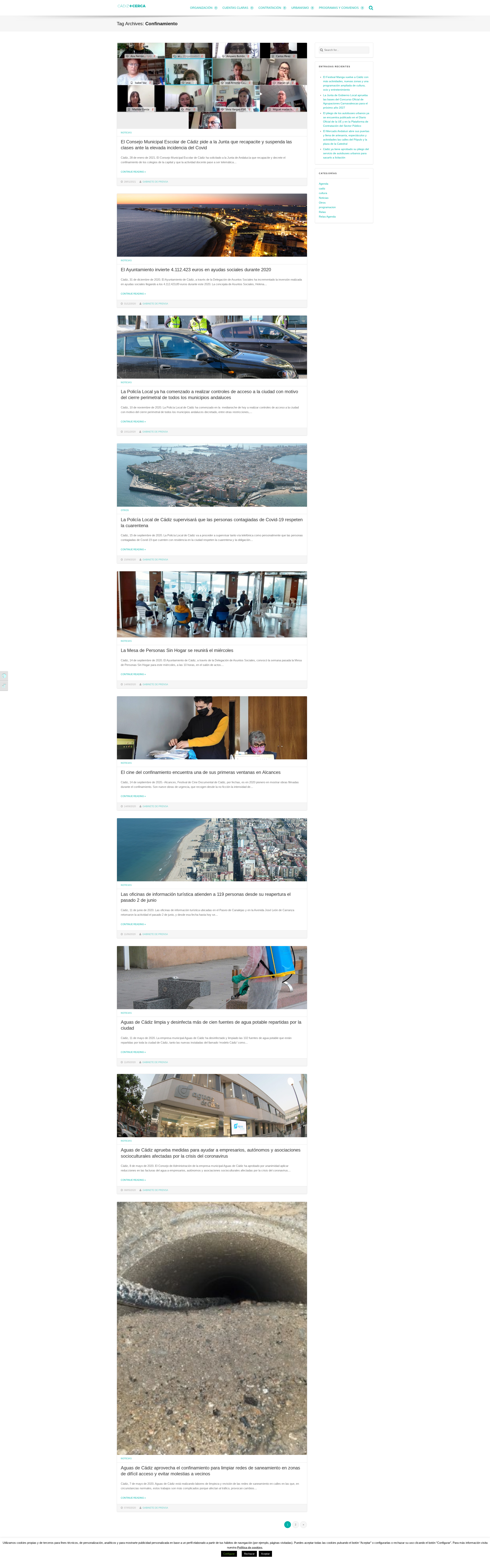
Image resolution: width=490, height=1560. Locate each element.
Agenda (323, 183)
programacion (327, 207)
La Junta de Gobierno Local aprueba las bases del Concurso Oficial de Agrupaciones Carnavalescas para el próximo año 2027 (345, 101)
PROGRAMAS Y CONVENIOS (339, 7)
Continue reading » (133, 171)
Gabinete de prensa (155, 181)
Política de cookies (249, 1547)
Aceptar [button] (265, 1553)
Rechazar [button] (249, 1553)
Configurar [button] (229, 1553)
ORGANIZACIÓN (201, 7)
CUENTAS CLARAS (235, 7)
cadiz (322, 188)
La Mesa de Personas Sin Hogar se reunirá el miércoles (177, 650)
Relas (322, 212)
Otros (125, 510)
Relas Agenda (327, 216)
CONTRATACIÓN (269, 7)
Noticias (126, 132)
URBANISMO (300, 7)
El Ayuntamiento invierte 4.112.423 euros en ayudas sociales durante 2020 (196, 269)
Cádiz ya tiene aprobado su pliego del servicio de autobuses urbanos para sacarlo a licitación (346, 153)
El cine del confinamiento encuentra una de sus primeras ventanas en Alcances (201, 772)
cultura (323, 193)
